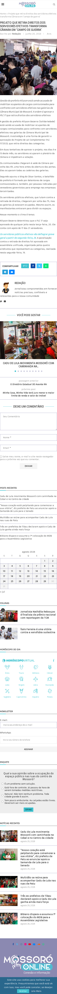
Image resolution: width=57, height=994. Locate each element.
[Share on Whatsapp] (46, 266)
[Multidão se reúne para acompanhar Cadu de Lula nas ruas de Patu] (9, 882)
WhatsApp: (5, 732)
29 (45, 581)
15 (45, 571)
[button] (2, 346)
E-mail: (3, 720)
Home (3, 14)
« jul (2, 591)
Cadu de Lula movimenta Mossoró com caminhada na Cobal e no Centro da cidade (28, 497)
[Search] (54, 4)
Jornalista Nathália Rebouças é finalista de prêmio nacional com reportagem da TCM (38, 614)
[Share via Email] (12, 272)
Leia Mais (36, 991)
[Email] (34, 944)
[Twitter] (17, 944)
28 (36, 581)
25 (12, 581)
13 (28, 571)
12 (20, 571)
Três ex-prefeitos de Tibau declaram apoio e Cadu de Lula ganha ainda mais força (28, 528)
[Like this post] (26, 266)
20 (28, 576)
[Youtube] (29, 944)
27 (28, 581)
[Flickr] (25, 944)
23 (53, 576)
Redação (16, 33)
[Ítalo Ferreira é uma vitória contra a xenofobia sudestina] (9, 633)
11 (12, 571)
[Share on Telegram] (5, 272)
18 (12, 576)
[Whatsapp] (43, 944)
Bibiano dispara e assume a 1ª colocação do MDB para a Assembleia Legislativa (26, 537)
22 (45, 576)
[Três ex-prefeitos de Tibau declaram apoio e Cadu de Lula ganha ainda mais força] (9, 900)
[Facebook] (13, 944)
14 (37, 571)
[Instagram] (21, 944)
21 (37, 576)
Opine (28, 809)
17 (4, 576)
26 (20, 581)
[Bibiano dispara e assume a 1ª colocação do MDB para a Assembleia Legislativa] (9, 918)
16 (53, 571)
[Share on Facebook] (33, 266)
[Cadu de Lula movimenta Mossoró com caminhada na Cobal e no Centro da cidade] (28, 340)
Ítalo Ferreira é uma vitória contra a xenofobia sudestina (37, 631)
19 (20, 576)
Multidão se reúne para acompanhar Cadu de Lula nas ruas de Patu (38, 880)
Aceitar (23, 991)
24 (4, 581)
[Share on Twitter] (39, 266)
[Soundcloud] (38, 944)
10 (4, 571)
